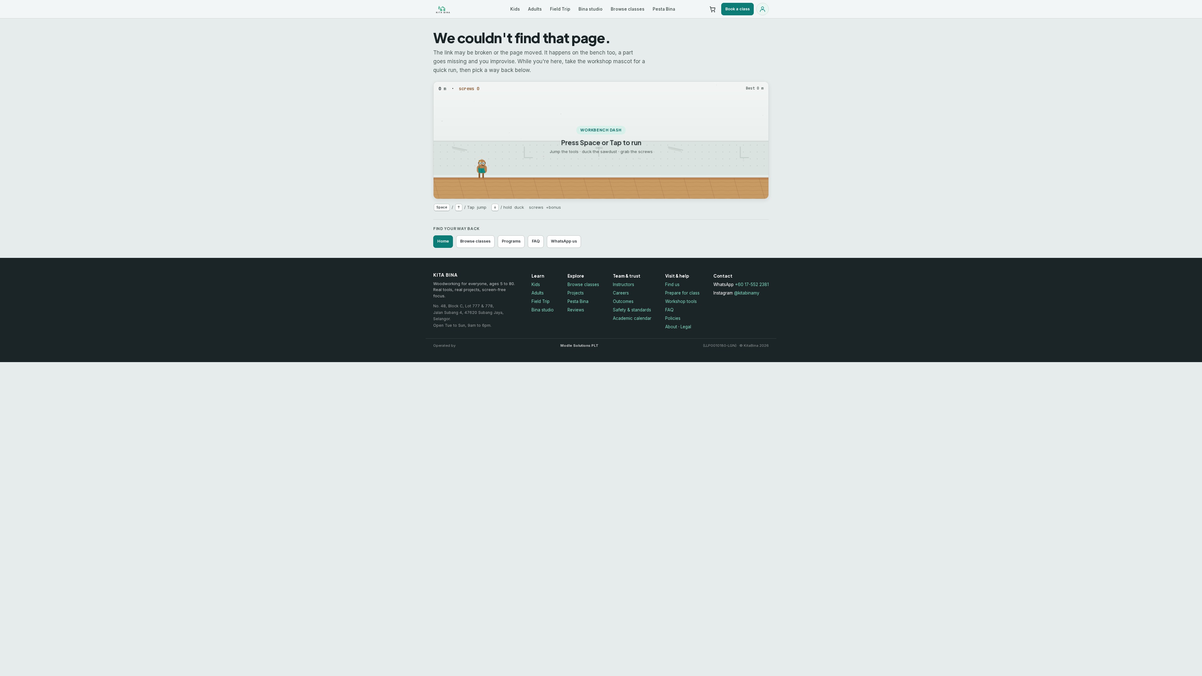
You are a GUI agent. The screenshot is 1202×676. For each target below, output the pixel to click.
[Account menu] (762, 9)
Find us (672, 284)
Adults (535, 9)
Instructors (623, 284)
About (671, 326)
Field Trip (560, 9)
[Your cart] (712, 9)
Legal (686, 326)
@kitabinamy (746, 292)
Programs (511, 241)
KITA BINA (456, 9)
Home (443, 241)
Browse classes (628, 9)
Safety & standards (632, 309)
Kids (515, 9)
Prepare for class (682, 292)
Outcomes (623, 301)
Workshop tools (681, 301)
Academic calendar (632, 318)
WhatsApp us (564, 241)
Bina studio (590, 9)
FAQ (536, 241)
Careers (621, 292)
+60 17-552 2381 (752, 284)
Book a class (737, 9)
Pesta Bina (664, 9)
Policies (673, 318)
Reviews (576, 309)
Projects (576, 292)
